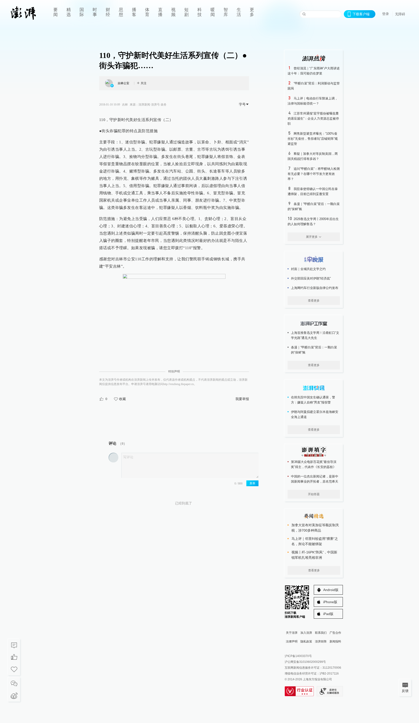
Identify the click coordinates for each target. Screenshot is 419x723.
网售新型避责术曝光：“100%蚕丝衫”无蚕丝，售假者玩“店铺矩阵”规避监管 (313, 139)
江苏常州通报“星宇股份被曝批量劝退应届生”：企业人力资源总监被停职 (313, 118)
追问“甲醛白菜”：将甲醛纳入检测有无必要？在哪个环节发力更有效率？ (314, 174)
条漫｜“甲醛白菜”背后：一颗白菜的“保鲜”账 (314, 349)
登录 (385, 14)
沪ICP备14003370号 (298, 656)
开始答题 (314, 494)
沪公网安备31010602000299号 (305, 662)
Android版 (330, 590)
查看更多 (314, 300)
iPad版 (328, 614)
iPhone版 (330, 602)
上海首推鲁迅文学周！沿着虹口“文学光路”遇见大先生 (315, 335)
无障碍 (400, 14)
